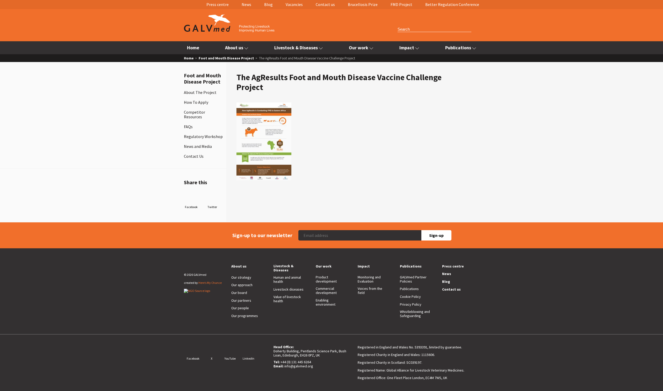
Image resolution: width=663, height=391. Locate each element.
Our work (358, 48)
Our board (239, 293)
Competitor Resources (194, 114)
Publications (458, 48)
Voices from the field (370, 290)
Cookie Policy (410, 296)
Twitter (212, 207)
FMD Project (401, 4)
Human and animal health (287, 279)
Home (193, 48)
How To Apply (196, 102)
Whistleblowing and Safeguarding (415, 314)
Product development (326, 279)
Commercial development (326, 290)
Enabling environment (325, 302)
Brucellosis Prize (363, 4)
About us (234, 48)
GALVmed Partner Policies (413, 279)
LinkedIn (248, 358)
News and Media (198, 146)
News (246, 4)
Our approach (242, 285)
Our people (240, 308)
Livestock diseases (288, 289)
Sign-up (436, 235)
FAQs (188, 126)
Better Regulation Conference (452, 4)
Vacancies (294, 4)
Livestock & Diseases (296, 48)
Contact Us (194, 156)
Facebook (191, 207)
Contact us (325, 4)
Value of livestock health (287, 299)
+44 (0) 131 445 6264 (295, 362)
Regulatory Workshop (203, 136)
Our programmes (244, 316)
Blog (268, 4)
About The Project (200, 92)
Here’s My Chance (210, 283)
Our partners (241, 300)
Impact (406, 48)
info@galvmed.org (298, 366)
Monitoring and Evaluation (369, 279)
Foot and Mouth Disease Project (226, 58)
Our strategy (241, 277)
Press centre (217, 4)
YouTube (230, 358)
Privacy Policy (410, 304)
